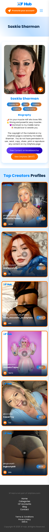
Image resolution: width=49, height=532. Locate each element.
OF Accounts (24, 504)
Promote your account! (23, 10)
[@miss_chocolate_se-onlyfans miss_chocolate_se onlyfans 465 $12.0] (24, 304)
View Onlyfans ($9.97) (24, 156)
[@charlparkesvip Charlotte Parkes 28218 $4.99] (24, 204)
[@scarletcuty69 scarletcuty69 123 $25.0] (24, 254)
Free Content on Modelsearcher (24, 150)
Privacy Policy (24, 519)
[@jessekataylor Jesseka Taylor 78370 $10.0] (24, 353)
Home (24, 498)
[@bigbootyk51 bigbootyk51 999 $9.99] (24, 452)
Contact (24, 509)
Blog (24, 506)
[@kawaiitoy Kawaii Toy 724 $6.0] (24, 403)
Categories (24, 501)
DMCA (24, 522)
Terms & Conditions (24, 516)
